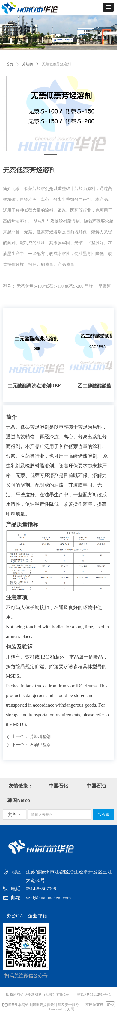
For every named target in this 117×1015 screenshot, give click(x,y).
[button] (108, 7)
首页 (9, 64)
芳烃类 (27, 64)
